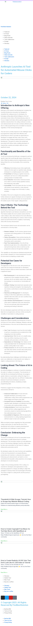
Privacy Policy (8, 613)
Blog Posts (7, 35)
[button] (16, 47)
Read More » (4, 509)
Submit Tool (7, 578)
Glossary (6, 43)
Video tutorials (8, 37)
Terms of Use (8, 611)
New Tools (7, 580)
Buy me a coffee (9, 582)
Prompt (6, 41)
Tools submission (9, 39)
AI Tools (6, 33)
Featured (6, 32)
